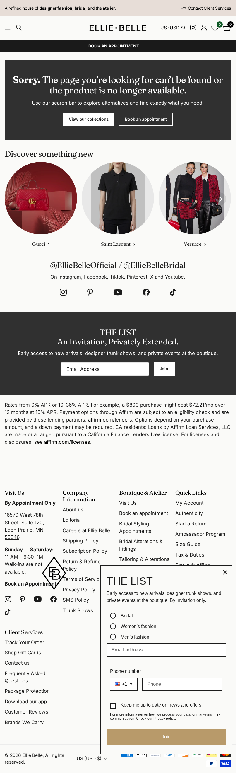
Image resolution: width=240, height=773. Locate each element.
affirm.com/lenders (110, 420)
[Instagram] (63, 292)
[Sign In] (204, 27)
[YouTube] (118, 292)
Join (164, 368)
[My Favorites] (215, 27)
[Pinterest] (90, 292)
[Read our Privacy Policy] (218, 715)
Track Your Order (24, 642)
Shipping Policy (80, 541)
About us (73, 510)
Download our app (26, 701)
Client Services (24, 632)
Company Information (79, 496)
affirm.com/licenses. (68, 442)
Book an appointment (146, 119)
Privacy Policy (79, 590)
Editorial (72, 520)
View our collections (89, 119)
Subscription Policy (85, 551)
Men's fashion (135, 636)
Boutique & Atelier (143, 492)
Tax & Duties (189, 555)
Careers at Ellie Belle (86, 530)
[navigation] (220, 198)
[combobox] (124, 684)
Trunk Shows (78, 610)
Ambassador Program (200, 534)
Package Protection (27, 691)
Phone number (125, 671)
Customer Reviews (26, 712)
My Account (189, 503)
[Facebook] (146, 292)
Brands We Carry (24, 722)
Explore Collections (8, 27)
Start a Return (191, 524)
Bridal (127, 615)
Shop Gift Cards (23, 653)
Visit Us (128, 503)
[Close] (225, 572)
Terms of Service (82, 579)
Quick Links (191, 492)
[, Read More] (193, 27)
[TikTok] (173, 292)
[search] (19, 27)
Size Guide (187, 544)
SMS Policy (76, 600)
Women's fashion (138, 626)
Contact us (17, 663)
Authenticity (189, 513)
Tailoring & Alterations (144, 559)
